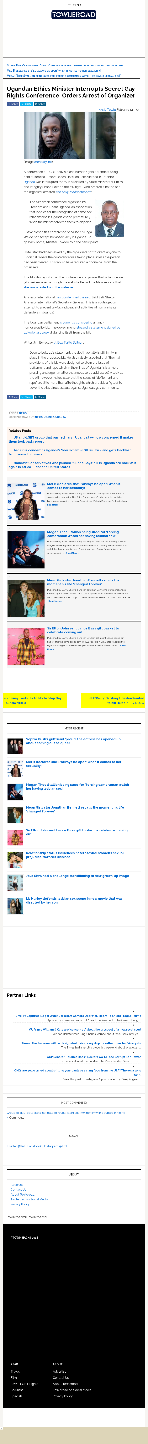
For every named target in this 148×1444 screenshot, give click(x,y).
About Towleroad (22, 1194)
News (23, 413)
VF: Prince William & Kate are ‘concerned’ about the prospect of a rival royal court (85, 1029)
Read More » (53, 505)
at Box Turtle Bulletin (68, 342)
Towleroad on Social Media (29, 1199)
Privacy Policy (20, 1204)
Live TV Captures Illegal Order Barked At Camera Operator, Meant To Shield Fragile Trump (78, 1015)
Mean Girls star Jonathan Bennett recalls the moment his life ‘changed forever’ (83, 582)
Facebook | (35, 1146)
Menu (77, 5)
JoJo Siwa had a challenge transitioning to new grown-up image (77, 876)
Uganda (29, 182)
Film (14, 1378)
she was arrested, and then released (49, 287)
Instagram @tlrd (55, 1146)
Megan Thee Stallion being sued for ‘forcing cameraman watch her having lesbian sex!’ (64, 76)
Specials (17, 1396)
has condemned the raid (73, 297)
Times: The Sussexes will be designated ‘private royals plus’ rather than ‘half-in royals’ (81, 1043)
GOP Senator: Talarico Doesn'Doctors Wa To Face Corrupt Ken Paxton (94, 1057)
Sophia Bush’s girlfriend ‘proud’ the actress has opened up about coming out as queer (65, 65)
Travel (15, 1371)
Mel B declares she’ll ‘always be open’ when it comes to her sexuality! (54, 70)
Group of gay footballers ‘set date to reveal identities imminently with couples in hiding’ (66, 1113)
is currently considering (76, 322)
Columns (17, 1390)
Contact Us (18, 1189)
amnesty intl (43, 162)
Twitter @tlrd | (17, 1146)
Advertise (17, 1185)
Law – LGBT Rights (24, 1384)
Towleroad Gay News (74, 14)
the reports (73, 192)
